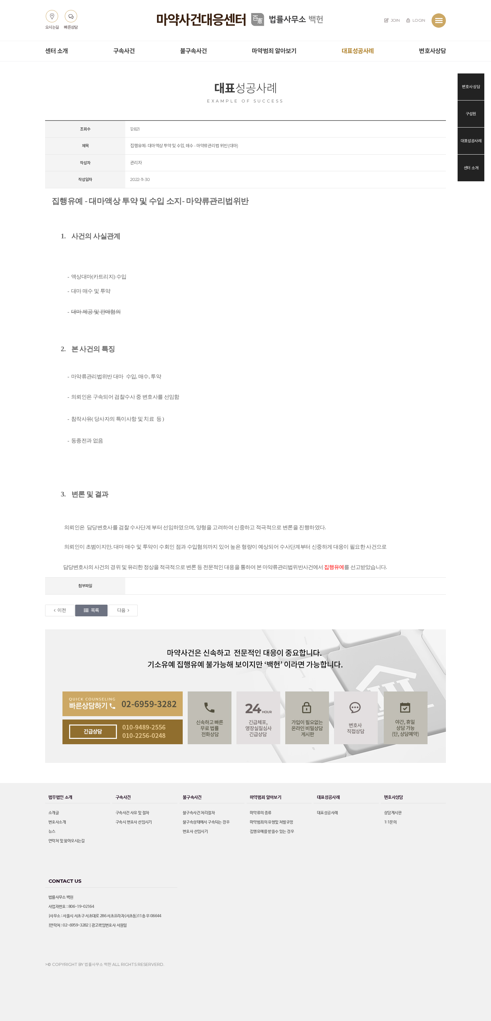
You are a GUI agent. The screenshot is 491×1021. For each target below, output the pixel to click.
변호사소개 (57, 822)
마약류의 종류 (261, 813)
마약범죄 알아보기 (274, 51)
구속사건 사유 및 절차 (132, 813)
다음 (121, 610)
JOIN (394, 20)
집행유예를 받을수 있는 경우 (272, 831)
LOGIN (418, 20)
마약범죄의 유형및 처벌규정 (271, 822)
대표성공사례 (358, 51)
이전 (61, 610)
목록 (95, 610)
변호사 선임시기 (195, 831)
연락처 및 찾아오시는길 (66, 841)
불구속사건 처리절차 (199, 813)
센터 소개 (56, 51)
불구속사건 (193, 51)
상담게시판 (392, 813)
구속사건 (124, 51)
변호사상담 (432, 51)
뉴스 (51, 831)
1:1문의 (390, 822)
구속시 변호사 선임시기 (134, 822)
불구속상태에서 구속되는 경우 (206, 822)
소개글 (53, 813)
